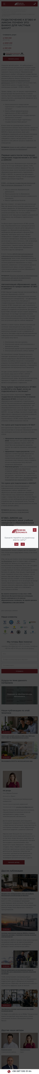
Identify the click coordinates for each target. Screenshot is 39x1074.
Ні (23, 544)
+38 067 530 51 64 (21, 1071)
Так (16, 544)
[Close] (34, 530)
